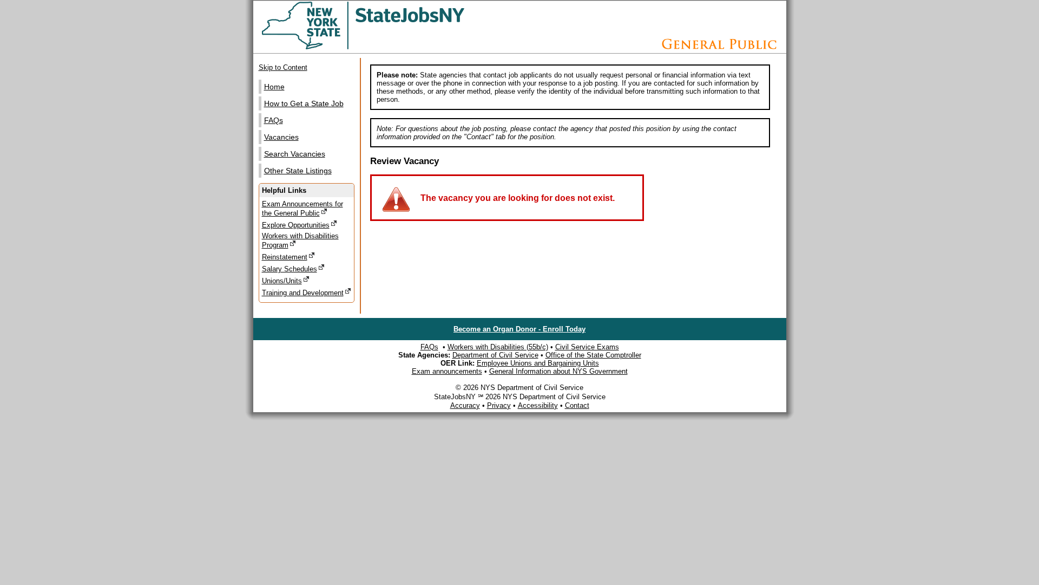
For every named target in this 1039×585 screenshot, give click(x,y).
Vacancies (281, 137)
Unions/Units (282, 281)
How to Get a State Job (304, 103)
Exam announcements (447, 371)
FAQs (273, 120)
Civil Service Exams (587, 347)
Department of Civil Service (495, 355)
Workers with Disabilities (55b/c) (498, 347)
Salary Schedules (289, 269)
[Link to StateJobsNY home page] (391, 47)
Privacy (499, 405)
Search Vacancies (294, 154)
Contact (577, 405)
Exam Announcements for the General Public (302, 208)
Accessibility (538, 405)
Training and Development (303, 293)
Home (274, 86)
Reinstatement (284, 257)
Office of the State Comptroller (593, 355)
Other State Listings (298, 170)
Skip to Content (283, 67)
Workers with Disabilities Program (300, 240)
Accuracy (465, 405)
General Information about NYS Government (558, 371)
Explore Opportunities (296, 225)
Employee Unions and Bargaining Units (538, 363)
